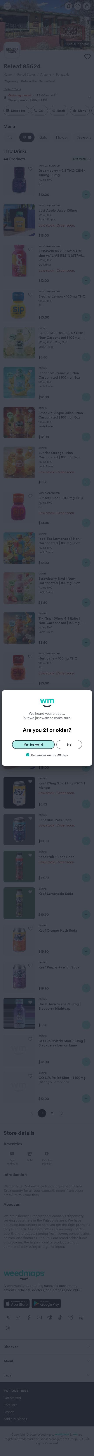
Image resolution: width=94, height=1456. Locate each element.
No (69, 745)
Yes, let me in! (33, 745)
